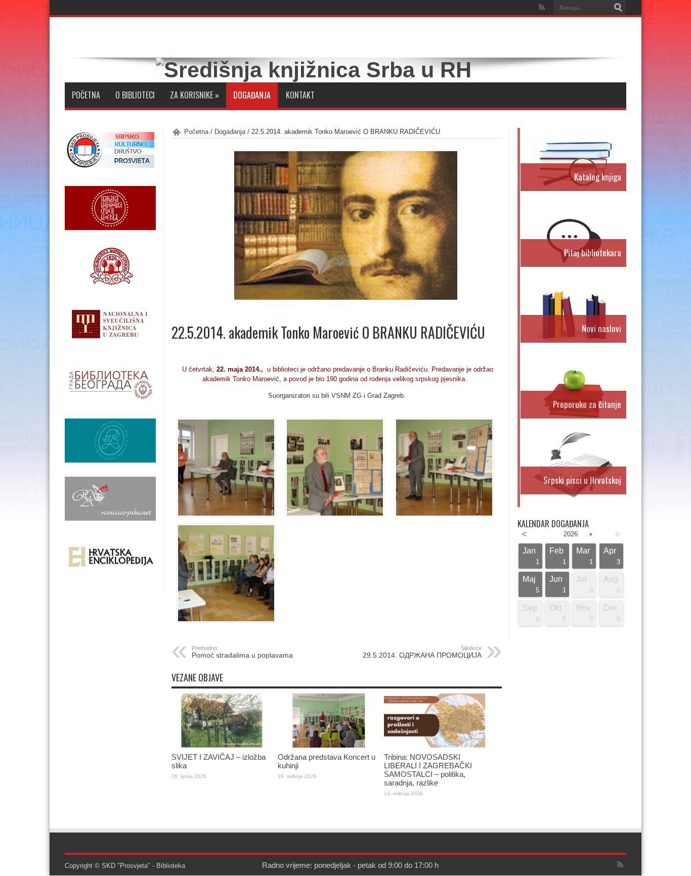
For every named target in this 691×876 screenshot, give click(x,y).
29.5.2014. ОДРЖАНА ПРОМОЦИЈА (422, 652)
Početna (86, 95)
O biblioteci (135, 95)
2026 (571, 534)
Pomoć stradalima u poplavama (242, 652)
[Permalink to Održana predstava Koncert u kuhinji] (328, 745)
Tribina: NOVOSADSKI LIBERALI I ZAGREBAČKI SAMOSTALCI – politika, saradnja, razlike (428, 770)
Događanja (252, 95)
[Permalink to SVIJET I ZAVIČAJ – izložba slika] (222, 745)
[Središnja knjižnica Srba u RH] (313, 70)
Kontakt (300, 95)
